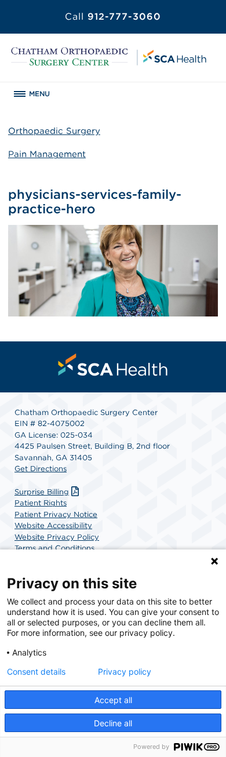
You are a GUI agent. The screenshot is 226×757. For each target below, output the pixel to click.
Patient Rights (40, 502)
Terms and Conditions (54, 548)
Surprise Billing (41, 491)
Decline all (113, 723)
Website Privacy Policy (56, 537)
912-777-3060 (113, 16)
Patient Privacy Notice (55, 514)
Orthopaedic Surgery (54, 131)
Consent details (36, 671)
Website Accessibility (53, 525)
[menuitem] (113, 364)
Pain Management (47, 154)
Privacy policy (124, 671)
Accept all (113, 700)
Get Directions (40, 468)
